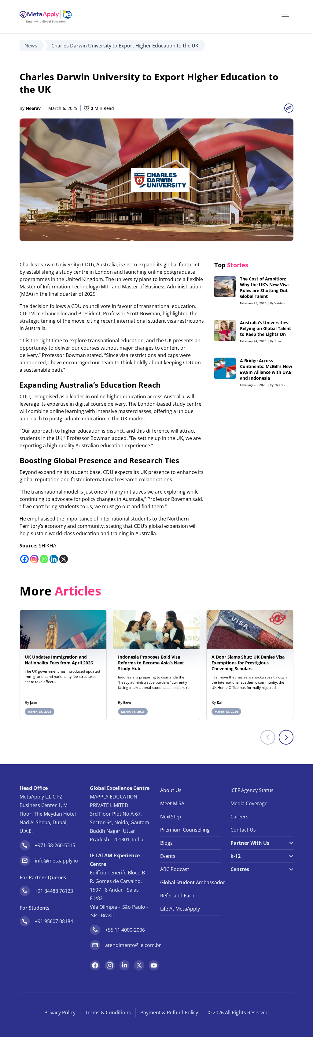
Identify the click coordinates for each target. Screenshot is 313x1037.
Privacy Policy (59, 1012)
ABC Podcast (174, 869)
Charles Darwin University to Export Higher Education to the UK (124, 45)
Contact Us (243, 829)
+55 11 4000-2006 (125, 929)
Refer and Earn (177, 895)
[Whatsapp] (44, 559)
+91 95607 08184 (54, 921)
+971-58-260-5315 (55, 845)
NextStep (170, 816)
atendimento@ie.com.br (133, 945)
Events (167, 856)
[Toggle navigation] (285, 16)
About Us (171, 790)
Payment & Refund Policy (169, 1012)
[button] (286, 737)
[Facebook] (24, 559)
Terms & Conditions (108, 1012)
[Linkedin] (54, 559)
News (30, 45)
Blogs (166, 843)
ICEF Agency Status (252, 790)
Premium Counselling (185, 829)
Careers (239, 816)
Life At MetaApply (180, 908)
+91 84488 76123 (54, 891)
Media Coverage (248, 803)
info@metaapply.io (56, 860)
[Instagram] (34, 559)
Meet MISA (172, 803)
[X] (63, 559)
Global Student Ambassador (190, 882)
